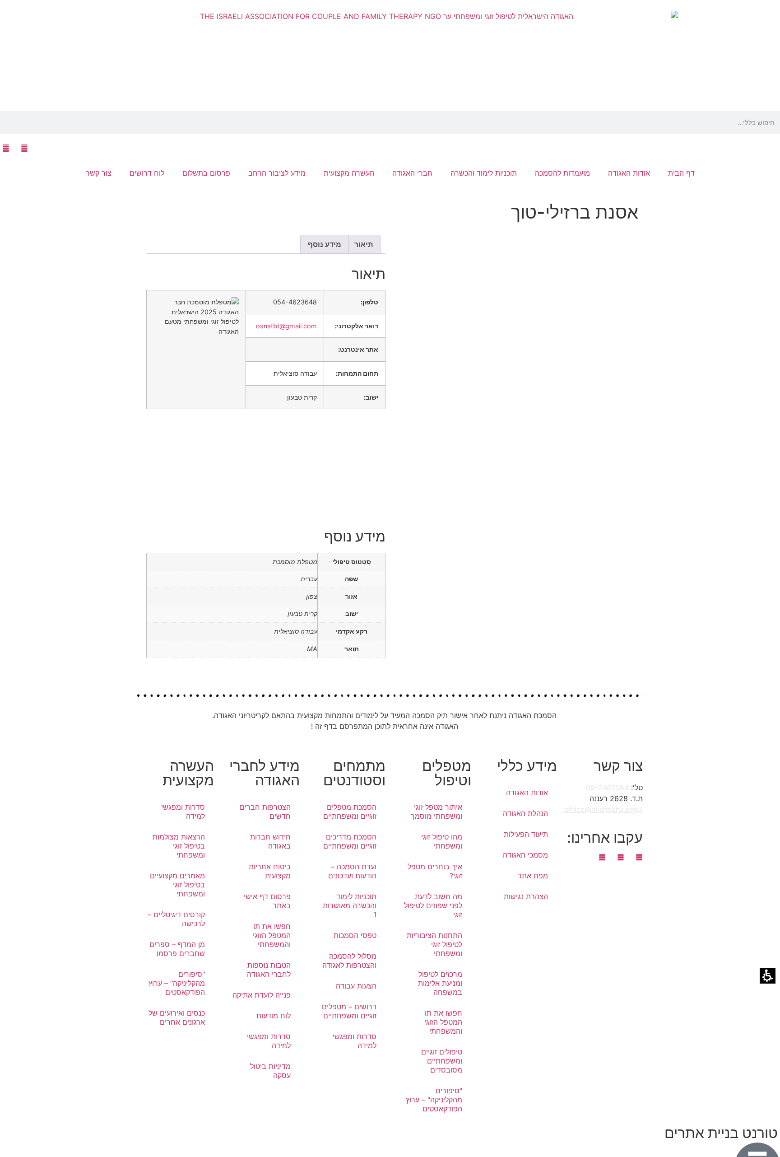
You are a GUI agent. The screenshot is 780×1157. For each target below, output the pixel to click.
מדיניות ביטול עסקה (270, 1071)
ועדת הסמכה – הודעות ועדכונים (352, 871)
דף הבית (681, 172)
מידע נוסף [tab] (324, 244)
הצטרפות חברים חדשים (265, 811)
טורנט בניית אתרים (721, 1133)
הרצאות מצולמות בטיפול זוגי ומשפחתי (179, 845)
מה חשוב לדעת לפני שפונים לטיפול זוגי (433, 905)
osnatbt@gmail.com (286, 326)
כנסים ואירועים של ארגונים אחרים (177, 1017)
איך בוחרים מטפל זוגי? (435, 871)
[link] (24, 148)
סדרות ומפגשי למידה (354, 1041)
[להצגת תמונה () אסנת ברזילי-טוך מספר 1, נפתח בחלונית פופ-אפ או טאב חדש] (514, 354)
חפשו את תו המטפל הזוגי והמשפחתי (443, 1022)
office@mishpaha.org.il (602, 809)
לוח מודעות (273, 1015)
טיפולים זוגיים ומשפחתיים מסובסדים (441, 1060)
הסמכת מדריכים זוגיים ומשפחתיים (349, 841)
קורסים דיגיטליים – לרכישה (176, 919)
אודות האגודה (527, 792)
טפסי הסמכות (355, 935)
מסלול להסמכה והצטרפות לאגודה (349, 961)
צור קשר (98, 172)
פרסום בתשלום (206, 172)
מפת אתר (533, 875)
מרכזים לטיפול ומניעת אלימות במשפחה (440, 983)
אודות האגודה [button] (629, 172)
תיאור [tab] (363, 244)
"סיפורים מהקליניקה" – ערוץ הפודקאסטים (434, 1099)
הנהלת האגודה (525, 813)
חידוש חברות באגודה (270, 841)
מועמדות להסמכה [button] (562, 172)
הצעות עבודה (356, 985)
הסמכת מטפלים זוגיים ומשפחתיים (349, 811)
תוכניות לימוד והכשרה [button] (483, 172)
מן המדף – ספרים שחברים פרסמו (177, 949)
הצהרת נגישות (526, 896)
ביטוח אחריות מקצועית (270, 871)
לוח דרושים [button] (147, 172)
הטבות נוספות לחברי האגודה (269, 970)
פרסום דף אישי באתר (267, 901)
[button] (777, 122)
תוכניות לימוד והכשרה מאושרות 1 (349, 905)
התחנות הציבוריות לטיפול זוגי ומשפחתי (434, 944)
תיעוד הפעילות (526, 834)
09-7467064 (607, 787)
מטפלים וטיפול (446, 773)
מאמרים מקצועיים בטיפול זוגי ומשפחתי (177, 884)
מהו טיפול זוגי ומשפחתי (441, 841)
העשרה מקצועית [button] (349, 172)
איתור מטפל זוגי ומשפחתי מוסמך (436, 811)
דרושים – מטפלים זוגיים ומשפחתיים (349, 1011)
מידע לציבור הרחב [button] (277, 172)
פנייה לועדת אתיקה (261, 994)
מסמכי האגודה (525, 854)
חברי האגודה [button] (412, 172)
